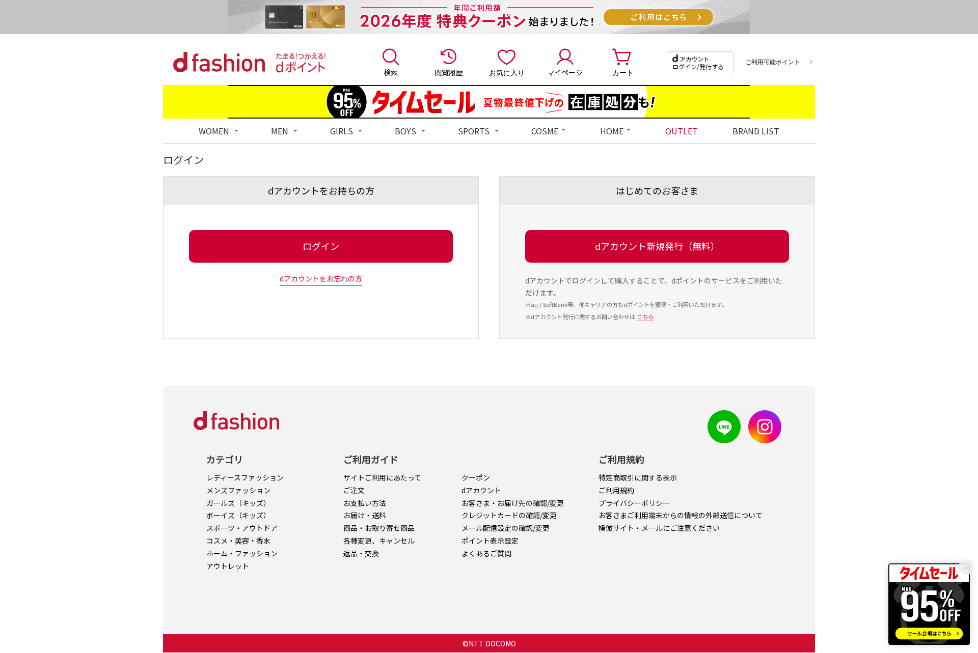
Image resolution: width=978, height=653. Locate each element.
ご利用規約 (616, 490)
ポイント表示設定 (490, 540)
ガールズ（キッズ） (238, 503)
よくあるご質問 (486, 553)
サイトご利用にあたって (382, 477)
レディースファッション (245, 477)
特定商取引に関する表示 (638, 477)
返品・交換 (361, 553)
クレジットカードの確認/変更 (509, 515)
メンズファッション (238, 490)
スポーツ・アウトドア (242, 528)
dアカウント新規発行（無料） (657, 245)
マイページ (565, 72)
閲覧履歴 (448, 72)
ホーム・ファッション (242, 553)
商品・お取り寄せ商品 (379, 528)
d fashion (219, 62)
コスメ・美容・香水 (238, 540)
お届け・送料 (364, 515)
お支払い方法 (364, 503)
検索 (391, 72)
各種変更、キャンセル (379, 540)
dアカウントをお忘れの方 (321, 278)
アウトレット (227, 566)
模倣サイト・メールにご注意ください (659, 528)
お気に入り (507, 72)
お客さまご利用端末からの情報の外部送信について (681, 515)
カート (623, 72)
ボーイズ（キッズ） (238, 515)
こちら (645, 317)
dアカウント (481, 490)
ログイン (321, 245)
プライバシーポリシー (634, 503)
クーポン (475, 477)
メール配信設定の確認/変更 (505, 528)
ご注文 (354, 490)
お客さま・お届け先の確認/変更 (512, 503)
